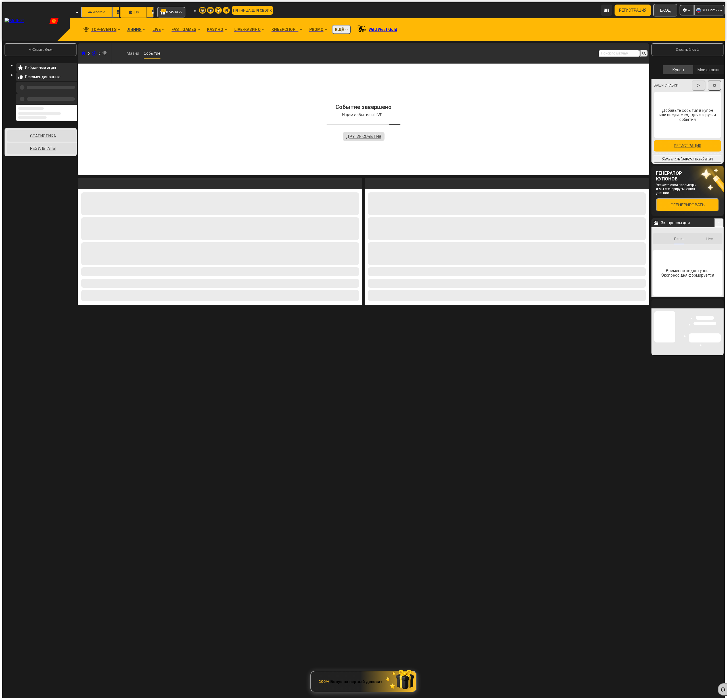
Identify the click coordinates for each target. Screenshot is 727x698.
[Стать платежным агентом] (606, 10)
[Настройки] (687, 10)
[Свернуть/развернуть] (719, 257)
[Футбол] (94, 53)
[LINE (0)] (83, 53)
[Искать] (644, 53)
